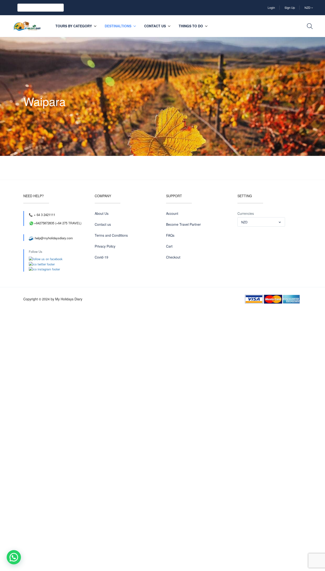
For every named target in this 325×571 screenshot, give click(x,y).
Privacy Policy (105, 246)
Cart (169, 246)
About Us (101, 213)
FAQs (170, 235)
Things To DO (191, 26)
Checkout (173, 257)
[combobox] (261, 222)
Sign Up (290, 7)
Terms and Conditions (111, 235)
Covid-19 (101, 257)
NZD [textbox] (244, 222)
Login (271, 7)
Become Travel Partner (183, 224)
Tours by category (73, 26)
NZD (308, 7)
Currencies (245, 213)
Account (172, 213)
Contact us (155, 26)
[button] (14, 557)
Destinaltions (118, 26)
